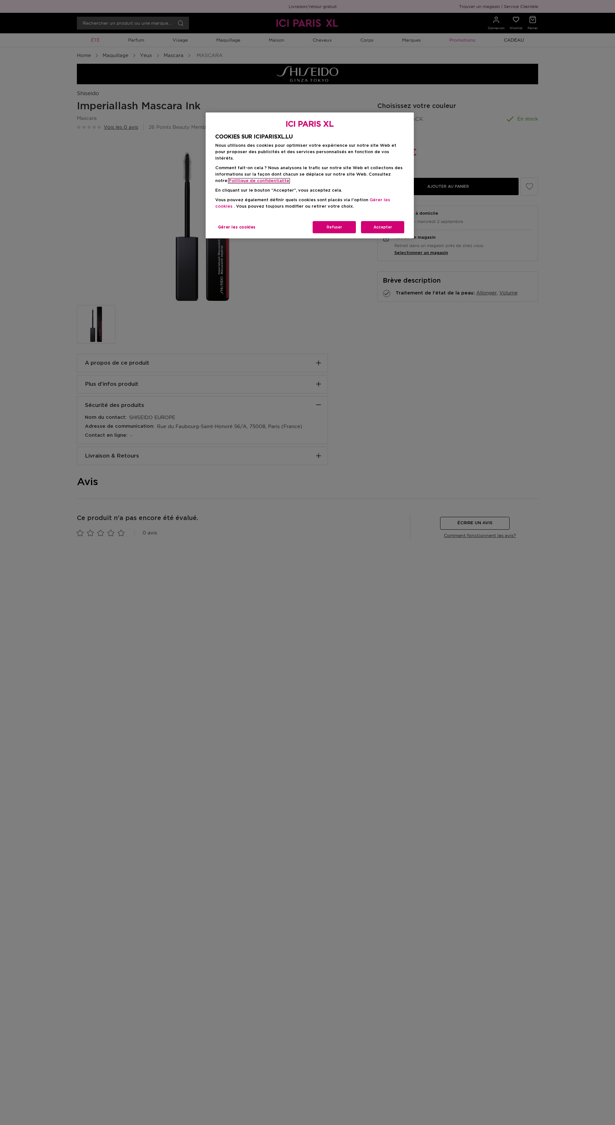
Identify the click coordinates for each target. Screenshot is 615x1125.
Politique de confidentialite (259, 181)
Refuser (334, 227)
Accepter (382, 227)
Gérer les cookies (237, 227)
